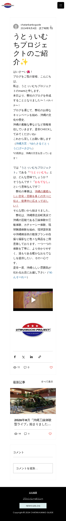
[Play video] (33, 300)
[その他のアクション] (51, 27)
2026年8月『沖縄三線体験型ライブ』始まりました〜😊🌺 (32, 422)
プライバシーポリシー (33, 498)
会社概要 (33, 492)
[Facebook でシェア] (14, 356)
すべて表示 (47, 381)
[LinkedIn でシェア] (31, 356)
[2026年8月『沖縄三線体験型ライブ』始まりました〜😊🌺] (33, 401)
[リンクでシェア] (39, 356)
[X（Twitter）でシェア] (23, 356)
